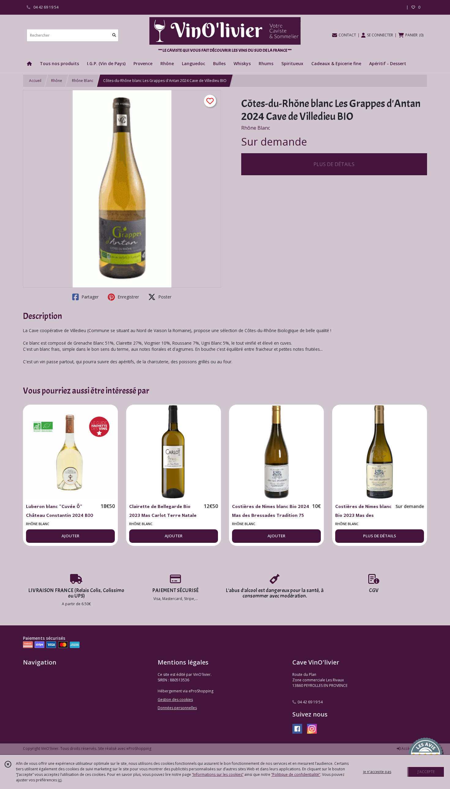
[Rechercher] (114, 35)
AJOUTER (70, 536)
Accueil (35, 80)
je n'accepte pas (377, 771)
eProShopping (138, 748)
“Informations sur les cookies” (217, 774)
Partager (89, 297)
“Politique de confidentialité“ (295, 774)
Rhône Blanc (82, 80)
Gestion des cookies (175, 699)
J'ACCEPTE (426, 771)
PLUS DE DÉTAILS (333, 164)
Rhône (56, 80)
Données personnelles (177, 707)
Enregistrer (127, 297)
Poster (164, 297)
